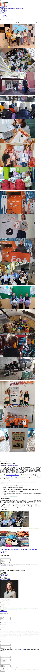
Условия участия (3, 8)
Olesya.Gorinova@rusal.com (5, 579)
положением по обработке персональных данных (30, 620)
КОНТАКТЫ (2, 13)
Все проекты (2, 552)
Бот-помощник (3, 636)
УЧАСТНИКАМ (3, 10)
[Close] (0, 629)
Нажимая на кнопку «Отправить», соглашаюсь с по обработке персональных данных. (20, 649)
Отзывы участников (19, 8)
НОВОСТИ (2, 9)
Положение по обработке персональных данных (9, 605)
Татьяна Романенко (13, 496)
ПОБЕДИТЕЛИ (3, 12)
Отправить (2, 563)
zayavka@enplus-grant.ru (4, 575)
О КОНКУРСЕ (3, 7)
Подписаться (3, 624)
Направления (9, 8)
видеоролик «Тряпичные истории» (12, 475)
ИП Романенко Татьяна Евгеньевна (11, 465)
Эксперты (14, 8)
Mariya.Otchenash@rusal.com (5, 600)
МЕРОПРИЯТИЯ (3, 11)
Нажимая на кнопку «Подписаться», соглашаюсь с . (21, 620)
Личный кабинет (3, 6)
